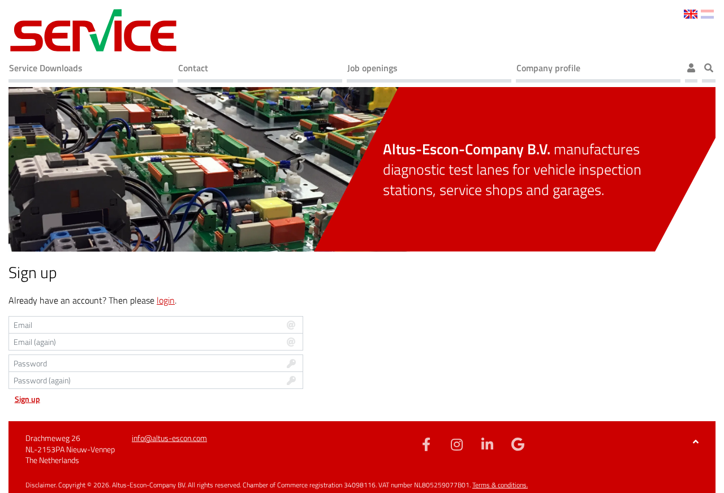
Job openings (372, 68)
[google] (517, 444)
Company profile (548, 68)
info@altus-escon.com (169, 438)
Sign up (27, 399)
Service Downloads (46, 68)
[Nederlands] (707, 13)
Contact (193, 68)
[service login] (691, 70)
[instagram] (456, 444)
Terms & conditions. (500, 484)
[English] (690, 13)
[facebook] (426, 444)
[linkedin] (487, 444)
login (166, 300)
